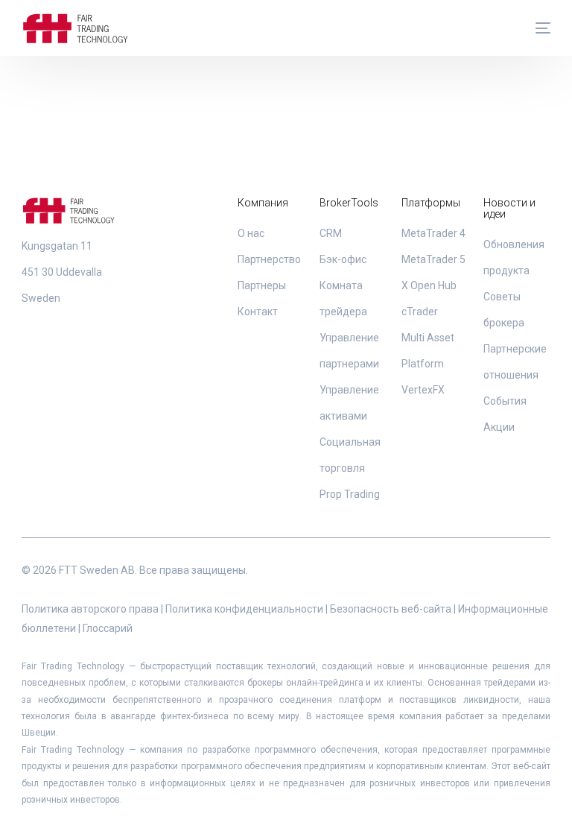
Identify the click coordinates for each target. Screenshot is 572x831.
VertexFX (423, 390)
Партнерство (269, 259)
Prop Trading (350, 494)
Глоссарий (108, 628)
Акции (499, 427)
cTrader (419, 311)
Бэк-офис (343, 259)
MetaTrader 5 (433, 259)
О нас (251, 233)
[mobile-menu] (535, 28)
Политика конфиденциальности (244, 609)
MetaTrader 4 (433, 233)
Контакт (258, 311)
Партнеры (262, 285)
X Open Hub (429, 285)
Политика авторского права (90, 609)
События (505, 401)
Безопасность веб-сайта (390, 609)
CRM (331, 233)
